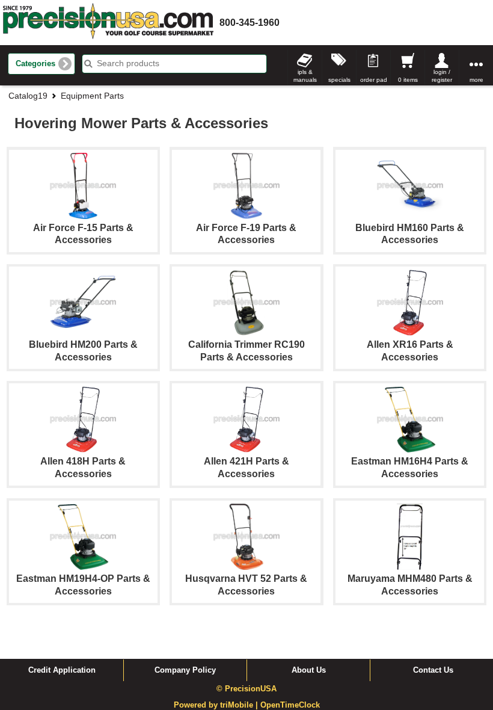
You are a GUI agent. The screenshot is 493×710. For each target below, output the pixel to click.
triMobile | (240, 705)
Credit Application (62, 670)
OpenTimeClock (290, 705)
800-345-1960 (249, 22)
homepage (108, 22)
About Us (309, 670)
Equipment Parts (92, 95)
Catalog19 (27, 95)
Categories (35, 64)
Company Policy (185, 670)
